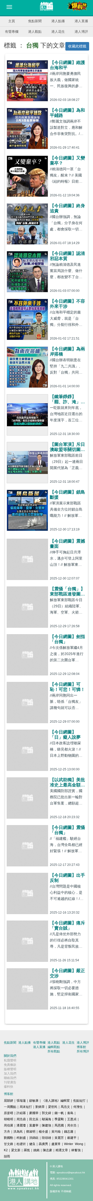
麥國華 (33, 1113)
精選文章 (62, 1150)
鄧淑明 (30, 1131)
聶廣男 (43, 1144)
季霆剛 (59, 1119)
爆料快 (8, 1087)
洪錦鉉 (33, 1138)
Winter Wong (73, 1144)
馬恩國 (59, 1125)
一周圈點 (10, 1107)
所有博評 (83, 1051)
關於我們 (10, 1056)
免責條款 (10, 1065)
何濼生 (78, 1107)
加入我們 (10, 1073)
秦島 (70, 1113)
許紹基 (21, 1113)
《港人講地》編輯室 (56, 1100)
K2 (6, 1150)
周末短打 (26, 1107)
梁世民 (52, 1107)
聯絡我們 (10, 1078)
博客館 (81, 1047)
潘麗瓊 (21, 1125)
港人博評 (81, 32)
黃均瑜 (56, 1131)
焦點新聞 (35, 21)
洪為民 (18, 1131)
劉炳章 (40, 1107)
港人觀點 (35, 32)
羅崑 (27, 1150)
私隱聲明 (10, 1060)
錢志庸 (68, 1131)
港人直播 (81, 21)
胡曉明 (8, 1119)
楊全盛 (43, 1131)
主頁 (11, 21)
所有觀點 (54, 1051)
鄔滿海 (46, 1119)
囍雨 (7, 1156)
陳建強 (46, 1125)
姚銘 (36, 1150)
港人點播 (58, 21)
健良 (32, 1144)
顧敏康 (33, 1100)
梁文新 (15, 1150)
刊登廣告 (10, 1082)
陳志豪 (47, 1150)
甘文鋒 (8, 1144)
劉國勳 (8, 1138)
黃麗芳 (59, 1138)
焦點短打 (79, 1100)
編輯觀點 (54, 1047)
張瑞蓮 (21, 1100)
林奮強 (76, 1150)
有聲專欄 (11, 32)
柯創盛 (21, 1138)
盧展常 (56, 1144)
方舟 (7, 1131)
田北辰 (33, 1119)
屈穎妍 (8, 1100)
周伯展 (8, 1125)
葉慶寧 (33, 1125)
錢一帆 (59, 1113)
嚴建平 (71, 1138)
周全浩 (71, 1125)
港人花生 (58, 32)
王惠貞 (71, 1119)
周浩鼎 (21, 1119)
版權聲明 (10, 1069)
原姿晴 (8, 1113)
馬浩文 (65, 1107)
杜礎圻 (21, 1144)
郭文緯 (46, 1113)
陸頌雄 (46, 1138)
